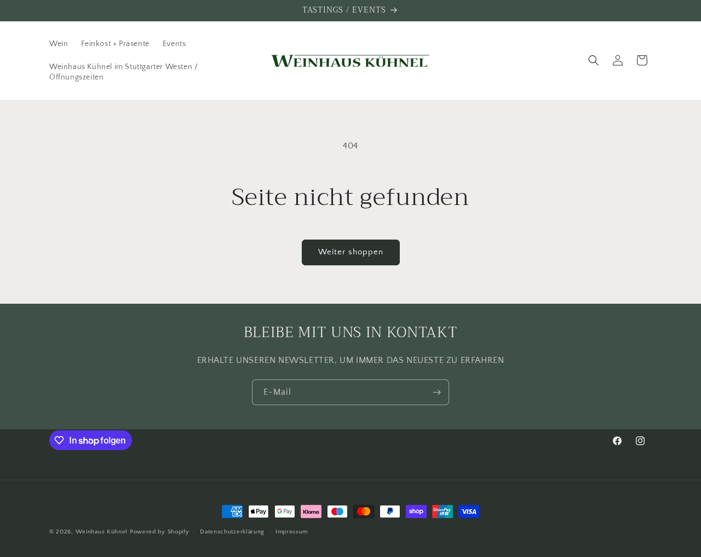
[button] (594, 60)
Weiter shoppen (350, 252)
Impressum (291, 531)
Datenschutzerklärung (232, 531)
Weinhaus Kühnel (102, 531)
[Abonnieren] (436, 392)
